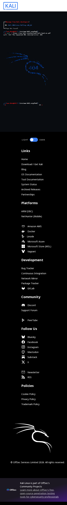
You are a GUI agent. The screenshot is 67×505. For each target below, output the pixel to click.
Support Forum (29, 310)
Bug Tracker (27, 268)
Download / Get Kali (32, 164)
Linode (30, 236)
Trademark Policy (30, 404)
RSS (29, 377)
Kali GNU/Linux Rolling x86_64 (20, 25)
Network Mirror (29, 278)
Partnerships (28, 194)
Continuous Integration (33, 273)
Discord (31, 305)
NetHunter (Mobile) (31, 216)
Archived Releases (30, 189)
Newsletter (33, 372)
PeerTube (32, 320)
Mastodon (33, 352)
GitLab (30, 288)
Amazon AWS (34, 226)
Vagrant (31, 251)
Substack (32, 357)
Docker (31, 231)
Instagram (33, 347)
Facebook (32, 342)
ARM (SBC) (27, 211)
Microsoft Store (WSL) (39, 246)
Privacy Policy (28, 399)
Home (24, 159)
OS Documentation (31, 174)
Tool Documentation (32, 179)
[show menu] (59, 6)
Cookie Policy (28, 394)
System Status (29, 184)
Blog (23, 169)
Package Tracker (30, 283)
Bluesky (31, 337)
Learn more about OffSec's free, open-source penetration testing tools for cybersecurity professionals (39, 493)
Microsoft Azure (36, 241)
